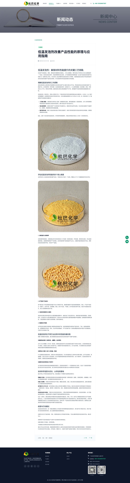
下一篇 (90, 437)
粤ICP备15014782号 (67, 480)
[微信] (127, 241)
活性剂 (68, 458)
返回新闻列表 (39, 40)
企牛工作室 (80, 480)
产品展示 (58, 3)
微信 (43, 437)
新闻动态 (51, 3)
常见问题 (71, 3)
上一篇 (85, 437)
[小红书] (31, 466)
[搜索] (91, 3)
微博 (46, 437)
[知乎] (38, 466)
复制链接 (50, 437)
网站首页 (45, 3)
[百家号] (35, 466)
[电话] (127, 237)
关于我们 (78, 3)
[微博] (28, 466)
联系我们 (84, 3)
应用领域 (65, 3)
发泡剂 (68, 456)
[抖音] (25, 466)
